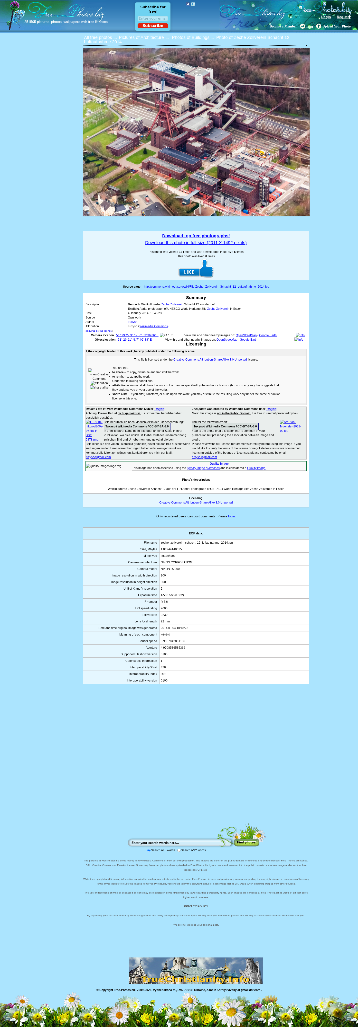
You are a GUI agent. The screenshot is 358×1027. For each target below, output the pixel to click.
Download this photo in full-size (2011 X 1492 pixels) (196, 242)
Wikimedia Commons (154, 326)
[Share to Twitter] (193, 4)
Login (326, 17)
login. (232, 516)
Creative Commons (186, 359)
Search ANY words (193, 850)
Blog (309, 26)
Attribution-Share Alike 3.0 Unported (223, 359)
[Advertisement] (196, 758)
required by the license (99, 330)
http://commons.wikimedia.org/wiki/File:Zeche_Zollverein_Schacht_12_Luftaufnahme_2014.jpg (206, 286)
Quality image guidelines (203, 468)
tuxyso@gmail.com (98, 457)
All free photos (98, 37)
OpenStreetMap (246, 335)
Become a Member (283, 26)
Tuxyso (132, 322)
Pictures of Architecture (141, 37)
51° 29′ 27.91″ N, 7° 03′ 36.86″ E (137, 335)
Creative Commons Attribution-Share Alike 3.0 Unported (196, 502)
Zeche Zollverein (172, 304)
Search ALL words (163, 850)
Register (344, 17)
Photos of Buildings (190, 37)
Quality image (219, 463)
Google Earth (268, 335)
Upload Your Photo (336, 26)
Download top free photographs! (196, 235)
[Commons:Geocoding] (300, 335)
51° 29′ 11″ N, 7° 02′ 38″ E (135, 339)
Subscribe (152, 25)
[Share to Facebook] (188, 4)
